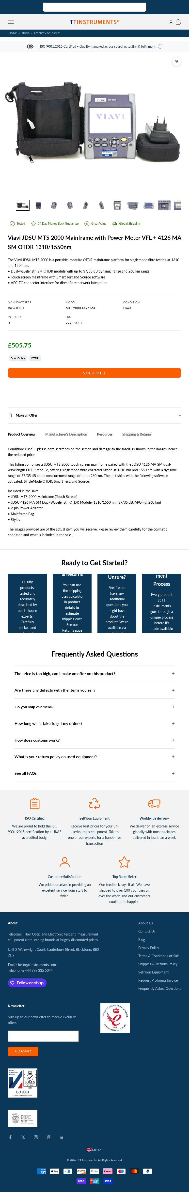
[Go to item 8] (133, 205)
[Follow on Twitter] (23, 1137)
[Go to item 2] (38, 205)
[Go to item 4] (70, 205)
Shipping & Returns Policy (157, 964)
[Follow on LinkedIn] (61, 1137)
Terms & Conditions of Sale (158, 956)
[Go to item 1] (23, 205)
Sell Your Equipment (153, 972)
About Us (145, 923)
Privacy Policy (148, 948)
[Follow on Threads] (48, 1137)
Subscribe (23, 1051)
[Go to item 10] (164, 205)
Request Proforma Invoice (158, 980)
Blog (141, 939)
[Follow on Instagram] (35, 1137)
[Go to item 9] (149, 205)
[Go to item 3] (54, 205)
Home (13, 33)
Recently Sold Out (47, 33)
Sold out (94, 373)
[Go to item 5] (86, 205)
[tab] (21, 435)
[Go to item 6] (101, 205)
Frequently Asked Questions (159, 988)
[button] (160, 46)
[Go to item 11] (180, 205)
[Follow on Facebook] (10, 1137)
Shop (25, 33)
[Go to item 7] (117, 205)
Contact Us (146, 931)
